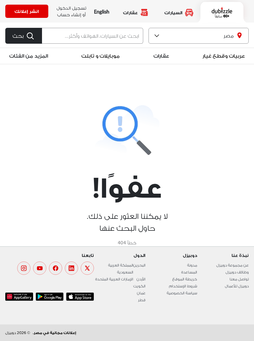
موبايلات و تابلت (100, 56)
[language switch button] (101, 11)
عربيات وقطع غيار (223, 56)
